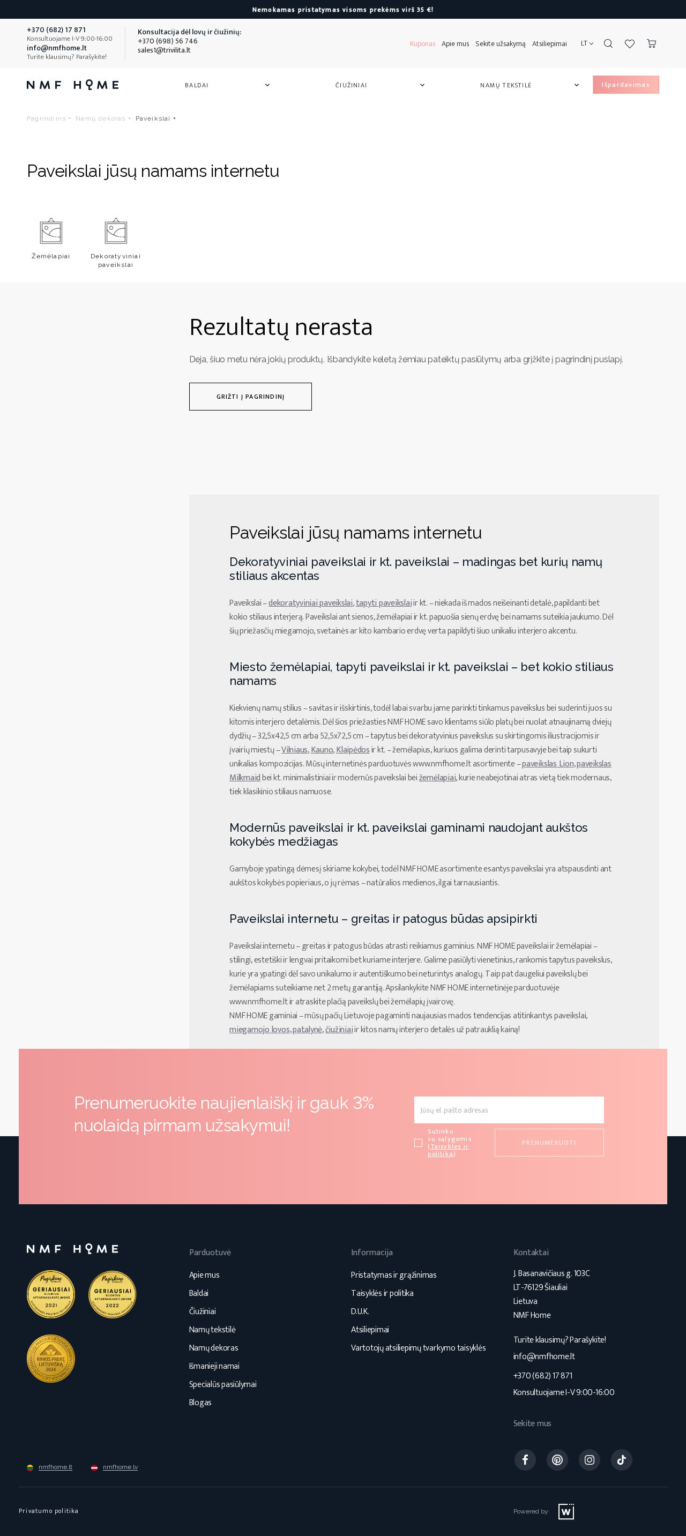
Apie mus (455, 43)
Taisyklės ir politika (382, 1293)
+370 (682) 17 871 (542, 1376)
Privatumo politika (49, 1510)
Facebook (525, 1460)
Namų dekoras (213, 1348)
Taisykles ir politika (448, 1150)
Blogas (200, 1403)
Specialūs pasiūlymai (223, 1384)
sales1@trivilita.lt (164, 50)
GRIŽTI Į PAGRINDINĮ (251, 396)
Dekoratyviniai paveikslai (116, 260)
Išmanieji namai (214, 1366)
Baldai (228, 85)
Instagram (589, 1460)
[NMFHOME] (72, 84)
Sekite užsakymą (500, 43)
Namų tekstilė (530, 85)
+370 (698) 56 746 (168, 41)
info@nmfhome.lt (544, 1356)
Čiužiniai (381, 85)
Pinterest (557, 1460)
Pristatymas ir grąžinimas (394, 1275)
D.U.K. (360, 1311)
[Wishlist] (630, 43)
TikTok (621, 1460)
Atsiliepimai (549, 43)
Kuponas (422, 43)
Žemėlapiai (51, 256)
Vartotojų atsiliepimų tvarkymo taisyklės (418, 1348)
